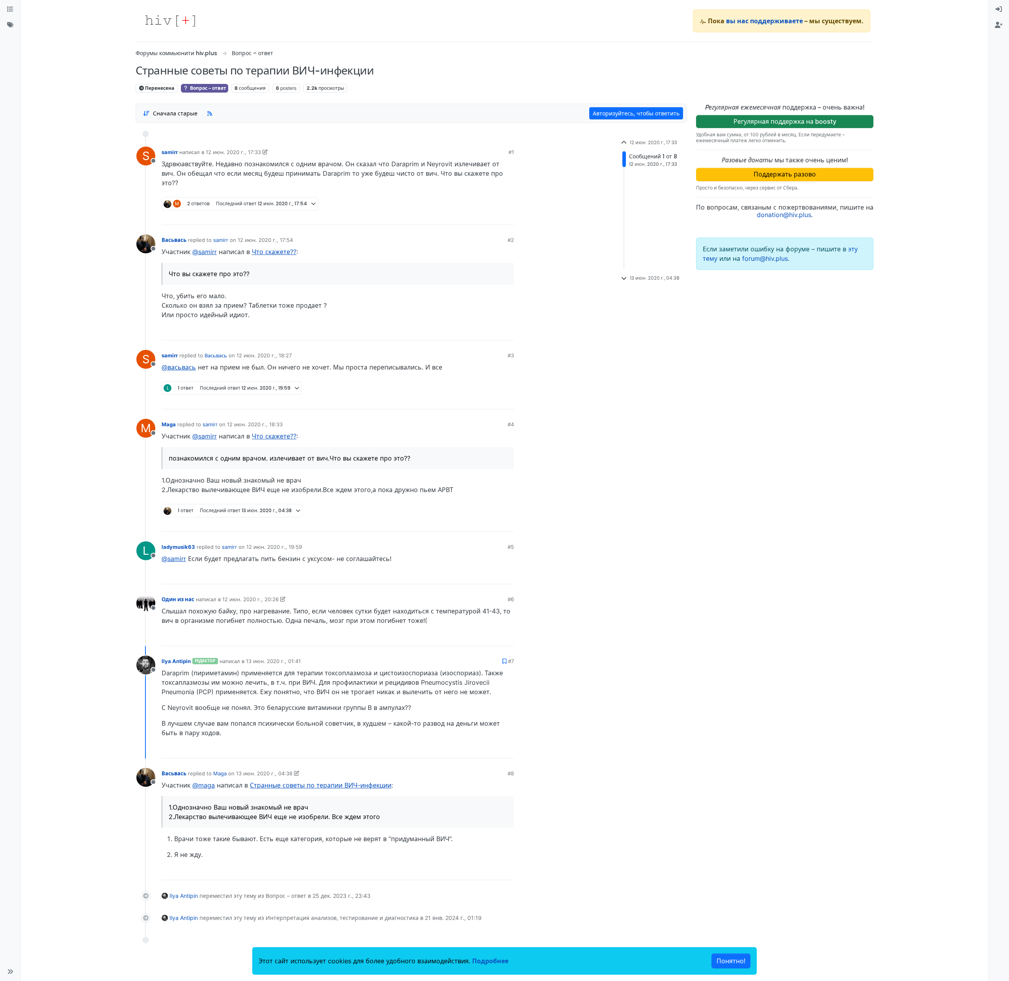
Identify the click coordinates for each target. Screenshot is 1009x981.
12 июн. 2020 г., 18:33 (255, 424)
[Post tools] (507, 215)
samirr (170, 152)
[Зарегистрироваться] (999, 25)
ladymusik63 (178, 547)
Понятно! (731, 961)
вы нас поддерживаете (764, 21)
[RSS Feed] (209, 113)
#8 (511, 773)
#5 (511, 547)
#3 (511, 355)
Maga (169, 424)
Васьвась (174, 240)
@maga (203, 785)
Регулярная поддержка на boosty (784, 121)
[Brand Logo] (170, 20)
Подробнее (490, 961)
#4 (511, 424)
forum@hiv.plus (765, 258)
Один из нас (178, 599)
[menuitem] (999, 9)
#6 (511, 599)
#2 (511, 240)
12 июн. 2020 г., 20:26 (250, 599)
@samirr (204, 252)
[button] (10, 971)
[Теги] (10, 25)
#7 (511, 661)
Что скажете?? (274, 252)
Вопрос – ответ (207, 88)
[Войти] (999, 9)
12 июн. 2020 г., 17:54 (265, 240)
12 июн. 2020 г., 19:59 (274, 547)
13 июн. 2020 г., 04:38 (264, 773)
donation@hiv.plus (784, 215)
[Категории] (10, 9)
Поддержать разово (785, 174)
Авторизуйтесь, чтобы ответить (636, 113)
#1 (511, 152)
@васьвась (179, 367)
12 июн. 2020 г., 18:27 (264, 355)
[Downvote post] (492, 215)
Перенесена (159, 88)
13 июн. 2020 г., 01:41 (273, 661)
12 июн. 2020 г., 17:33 (233, 152)
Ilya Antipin (176, 661)
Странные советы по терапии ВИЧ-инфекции (320, 785)
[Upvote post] (466, 215)
